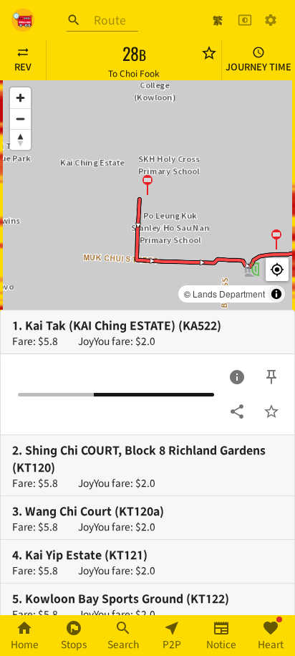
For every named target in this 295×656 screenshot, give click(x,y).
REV (23, 66)
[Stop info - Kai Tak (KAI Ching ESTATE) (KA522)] (237, 377)
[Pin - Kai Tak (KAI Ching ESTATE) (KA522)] (271, 377)
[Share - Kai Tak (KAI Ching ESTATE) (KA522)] (237, 411)
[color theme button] (245, 20)
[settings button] (271, 20)
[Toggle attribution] (276, 294)
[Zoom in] (20, 97)
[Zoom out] (20, 118)
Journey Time (258, 66)
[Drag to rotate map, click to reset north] (20, 139)
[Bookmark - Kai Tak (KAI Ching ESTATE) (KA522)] (271, 411)
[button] (147, 184)
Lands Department (229, 293)
